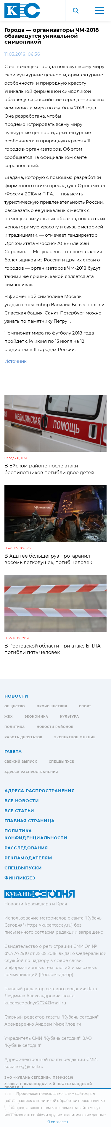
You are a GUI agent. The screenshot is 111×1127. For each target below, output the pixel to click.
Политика (14, 727)
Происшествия (52, 706)
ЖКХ (8, 717)
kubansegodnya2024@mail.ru (35, 1003)
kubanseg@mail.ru (23, 1066)
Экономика (36, 717)
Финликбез (19, 878)
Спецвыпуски (23, 868)
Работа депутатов (23, 737)
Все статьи (19, 810)
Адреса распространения (31, 772)
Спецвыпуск (61, 762)
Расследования (26, 848)
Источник (15, 361)
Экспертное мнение (75, 737)
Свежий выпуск (20, 762)
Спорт (85, 706)
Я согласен (57, 1122)
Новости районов (55, 727)
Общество (14, 706)
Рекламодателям (28, 858)
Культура (69, 717)
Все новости (21, 800)
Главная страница (29, 820)
